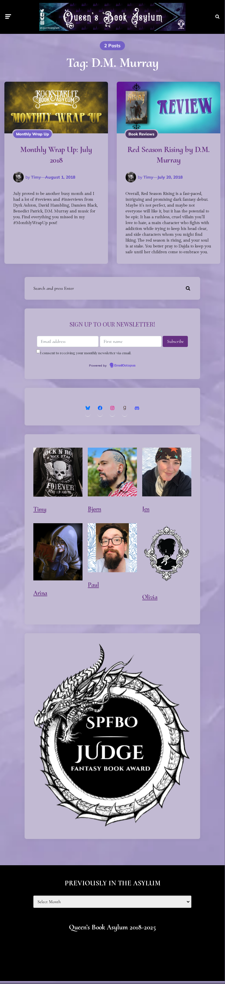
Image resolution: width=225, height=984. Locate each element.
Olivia (149, 597)
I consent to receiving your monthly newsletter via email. (85, 352)
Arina (40, 593)
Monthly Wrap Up (32, 134)
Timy (36, 177)
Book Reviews (141, 134)
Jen (146, 509)
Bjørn (94, 509)
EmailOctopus (124, 365)
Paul (93, 585)
